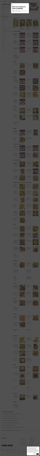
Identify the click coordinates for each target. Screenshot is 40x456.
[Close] (12, 4)
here (35, 452)
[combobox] (20, 11)
